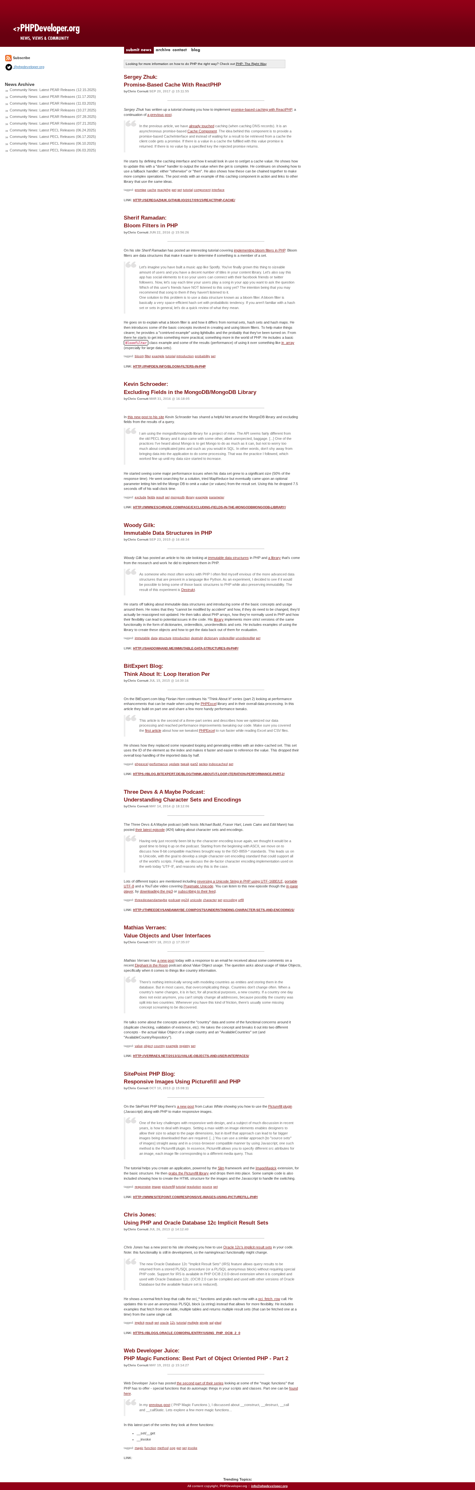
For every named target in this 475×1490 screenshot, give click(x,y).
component (202, 189)
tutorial (188, 189)
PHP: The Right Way (251, 64)
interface (218, 189)
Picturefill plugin (280, 1106)
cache (151, 189)
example (158, 356)
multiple (193, 1322)
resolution (194, 1186)
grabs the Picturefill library (188, 1173)
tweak (185, 764)
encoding (230, 900)
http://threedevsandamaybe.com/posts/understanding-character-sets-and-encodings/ (213, 910)
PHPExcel (208, 704)
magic (139, 1448)
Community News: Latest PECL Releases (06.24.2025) (53, 130)
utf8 (241, 900)
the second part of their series (200, 1383)
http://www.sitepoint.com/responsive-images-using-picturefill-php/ (195, 1197)
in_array (287, 343)
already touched (201, 126)
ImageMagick (266, 1168)
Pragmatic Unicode (198, 886)
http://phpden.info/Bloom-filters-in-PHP (169, 366)
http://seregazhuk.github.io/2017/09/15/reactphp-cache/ (184, 200)
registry (184, 1046)
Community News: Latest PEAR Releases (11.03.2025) (53, 103)
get (174, 189)
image (156, 1186)
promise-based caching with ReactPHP (261, 109)
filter (148, 356)
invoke (192, 1448)
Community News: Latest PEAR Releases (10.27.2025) (53, 110)
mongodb (178, 497)
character (210, 900)
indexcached (218, 764)
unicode (196, 900)
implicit (139, 1322)
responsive (143, 1186)
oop (172, 1448)
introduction (185, 356)
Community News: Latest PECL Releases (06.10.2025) (53, 143)
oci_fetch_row (269, 1299)
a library (274, 558)
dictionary (211, 638)
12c (172, 1322)
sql (211, 1322)
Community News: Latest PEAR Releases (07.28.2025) (53, 117)
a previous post (159, 115)
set (179, 189)
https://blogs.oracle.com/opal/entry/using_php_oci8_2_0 (186, 1333)
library (190, 497)
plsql (218, 1322)
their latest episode (150, 830)
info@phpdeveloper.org (269, 1486)
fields (151, 497)
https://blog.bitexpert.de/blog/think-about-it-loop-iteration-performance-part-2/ (209, 774)
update (174, 764)
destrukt (197, 638)
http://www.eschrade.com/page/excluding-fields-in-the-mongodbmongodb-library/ (209, 507)
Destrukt (188, 590)
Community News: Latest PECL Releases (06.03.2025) (53, 150)
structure (165, 638)
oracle (164, 1322)
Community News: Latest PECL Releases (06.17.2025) (53, 137)
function (150, 1448)
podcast (174, 900)
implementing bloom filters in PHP (259, 250)
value (139, 1046)
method (163, 1448)
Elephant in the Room (151, 965)
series (203, 764)
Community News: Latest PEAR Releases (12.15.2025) (53, 90)
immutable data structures (228, 558)
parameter (216, 497)
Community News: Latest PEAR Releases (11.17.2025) (53, 96)
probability (202, 356)
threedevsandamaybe (151, 900)
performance (158, 764)
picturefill (168, 1186)
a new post (165, 960)
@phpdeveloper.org (28, 67)
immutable (142, 638)
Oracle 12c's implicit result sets (247, 1247)
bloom (139, 356)
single (204, 1322)
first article (153, 730)
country (159, 1046)
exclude (140, 497)
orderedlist (227, 638)
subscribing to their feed (197, 891)
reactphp (164, 189)
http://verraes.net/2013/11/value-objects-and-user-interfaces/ (191, 1056)
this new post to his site (146, 417)
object (148, 1046)
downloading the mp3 (156, 891)
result (160, 497)
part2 (194, 764)
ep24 (185, 900)
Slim (221, 1168)
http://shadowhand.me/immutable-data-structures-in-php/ (185, 648)
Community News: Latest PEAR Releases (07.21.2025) (53, 123)
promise (140, 189)
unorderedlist (245, 638)
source (207, 1186)
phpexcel (141, 764)
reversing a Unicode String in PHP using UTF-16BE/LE (240, 881)
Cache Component (202, 131)
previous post (159, 1405)
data (154, 638)
